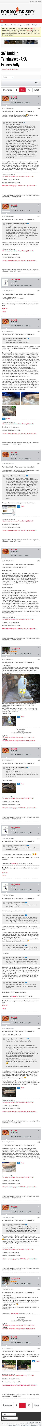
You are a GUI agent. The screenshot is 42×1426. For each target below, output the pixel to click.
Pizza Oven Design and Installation (20, 25)
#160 (38, 895)
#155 (38, 464)
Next (36, 90)
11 (22, 90)
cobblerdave (15, 648)
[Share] (38, 103)
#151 (38, 108)
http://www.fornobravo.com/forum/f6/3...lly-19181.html (18, 176)
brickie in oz (15, 280)
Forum (7, 25)
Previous (7, 90)
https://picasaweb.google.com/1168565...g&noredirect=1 (19, 186)
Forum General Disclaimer (10, 69)
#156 (38, 561)
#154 (38, 331)
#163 (38, 1217)
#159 (38, 838)
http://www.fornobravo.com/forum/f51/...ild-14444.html (18, 737)
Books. (4, 311)
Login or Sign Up (34, 1)
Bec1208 (14, 97)
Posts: (26, 103)
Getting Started (36, 25)
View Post (24, 122)
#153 (38, 291)
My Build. (5, 308)
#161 (38, 1028)
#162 (38, 1142)
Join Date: (14, 103)
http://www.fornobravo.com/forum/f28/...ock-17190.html (18, 740)
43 (29, 90)
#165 (38, 1348)
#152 (38, 216)
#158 (38, 760)
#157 (38, 659)
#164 (38, 1289)
